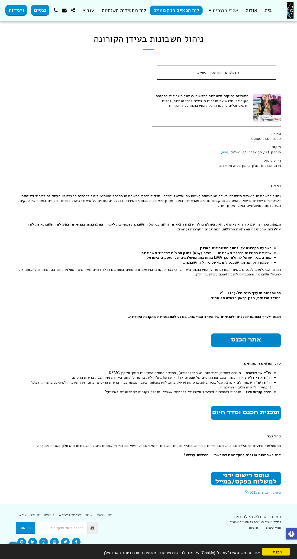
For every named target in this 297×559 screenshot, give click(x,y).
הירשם (26, 527)
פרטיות (253, 528)
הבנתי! (276, 552)
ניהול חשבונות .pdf (265, 492)
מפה (225, 152)
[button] (222, 10)
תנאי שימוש (273, 528)
